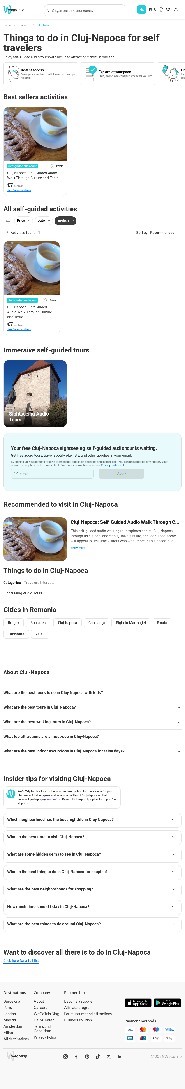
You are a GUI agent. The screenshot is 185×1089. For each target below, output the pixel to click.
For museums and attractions (88, 1013)
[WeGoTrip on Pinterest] (87, 1056)
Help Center (44, 1020)
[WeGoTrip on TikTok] (98, 1056)
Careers (40, 1007)
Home (7, 25)
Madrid (9, 1020)
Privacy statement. (113, 465)
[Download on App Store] (138, 1003)
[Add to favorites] (61, 112)
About (39, 1001)
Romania (24, 25)
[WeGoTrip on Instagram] (65, 1056)
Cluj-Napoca (44, 25)
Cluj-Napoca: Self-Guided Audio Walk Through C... (125, 522)
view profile (52, 799)
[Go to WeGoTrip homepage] (16, 9)
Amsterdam (13, 1026)
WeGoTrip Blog (46, 1013)
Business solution (78, 1020)
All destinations (16, 1039)
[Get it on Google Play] (167, 1003)
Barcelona (11, 1001)
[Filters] (7, 220)
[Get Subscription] (141, 9)
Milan (8, 1032)
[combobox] (86, 10)
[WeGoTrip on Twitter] (108, 1056)
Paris (7, 1007)
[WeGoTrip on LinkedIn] (119, 1056)
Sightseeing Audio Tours (22, 593)
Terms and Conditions (42, 1028)
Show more (78, 547)
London (9, 1013)
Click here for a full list (21, 960)
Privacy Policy (45, 1037)
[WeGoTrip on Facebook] (76, 1056)
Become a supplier (79, 1001)
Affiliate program (78, 1007)
